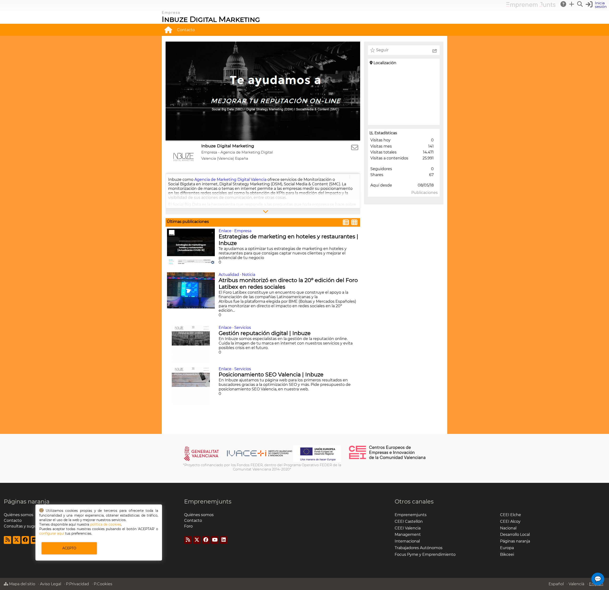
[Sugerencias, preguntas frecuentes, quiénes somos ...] (563, 4)
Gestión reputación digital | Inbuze (265, 333)
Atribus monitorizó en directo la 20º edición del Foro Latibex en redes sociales (288, 283)
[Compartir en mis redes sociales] (434, 50)
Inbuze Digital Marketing (211, 19)
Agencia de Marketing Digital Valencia (230, 179)
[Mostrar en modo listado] (346, 223)
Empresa (242, 231)
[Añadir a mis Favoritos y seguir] (372, 50)
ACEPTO (69, 548)
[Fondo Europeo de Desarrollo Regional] (317, 461)
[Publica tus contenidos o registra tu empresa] (572, 4)
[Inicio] (168, 30)
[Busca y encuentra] (580, 4)
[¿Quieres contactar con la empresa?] (354, 147)
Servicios (242, 327)
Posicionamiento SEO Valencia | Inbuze (272, 374)
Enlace (225, 231)
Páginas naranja (26, 501)
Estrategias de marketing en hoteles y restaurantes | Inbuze (288, 239)
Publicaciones (424, 192)
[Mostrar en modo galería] (354, 223)
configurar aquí (51, 533)
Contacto (186, 30)
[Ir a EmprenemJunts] (530, 7)
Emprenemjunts (207, 501)
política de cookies (105, 524)
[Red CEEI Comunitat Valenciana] (387, 458)
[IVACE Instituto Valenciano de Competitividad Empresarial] (238, 461)
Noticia (248, 274)
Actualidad (229, 274)
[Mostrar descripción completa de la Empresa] (263, 211)
